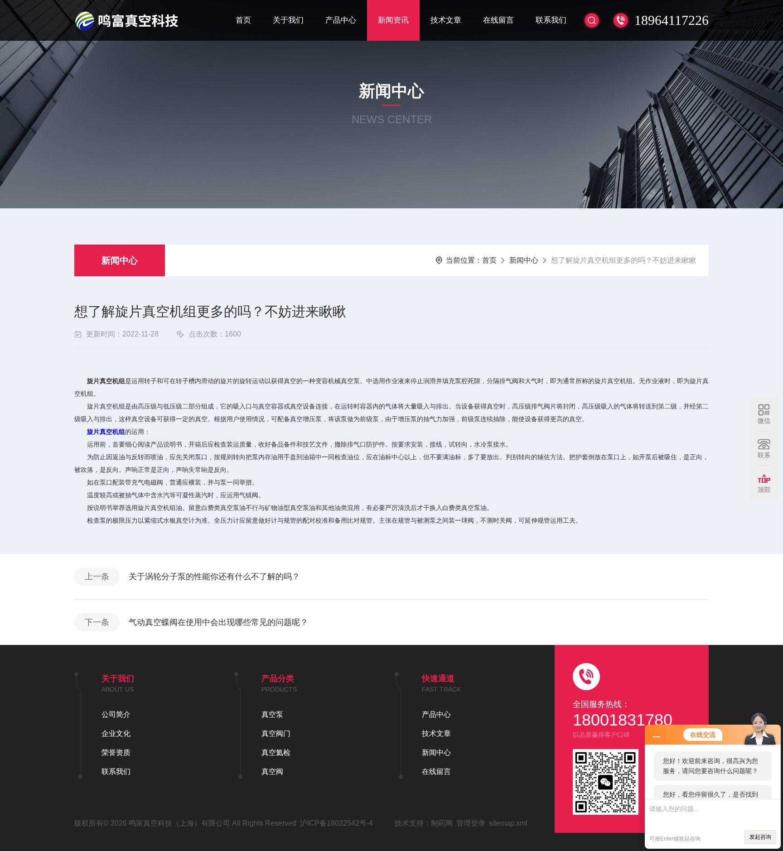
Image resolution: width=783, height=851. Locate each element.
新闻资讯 (393, 20)
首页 (243, 20)
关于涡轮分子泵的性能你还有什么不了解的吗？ (214, 576)
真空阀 (272, 771)
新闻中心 (120, 260)
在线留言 (498, 20)
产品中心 (340, 20)
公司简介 (116, 714)
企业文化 (116, 733)
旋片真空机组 (106, 431)
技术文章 (445, 20)
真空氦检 (275, 752)
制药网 (442, 823)
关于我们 (288, 20)
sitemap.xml (508, 823)
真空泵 (272, 714)
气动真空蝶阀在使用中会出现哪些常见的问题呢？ (218, 622)
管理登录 (470, 823)
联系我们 (551, 20)
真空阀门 (275, 733)
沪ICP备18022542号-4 (336, 823)
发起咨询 (760, 837)
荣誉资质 (116, 752)
